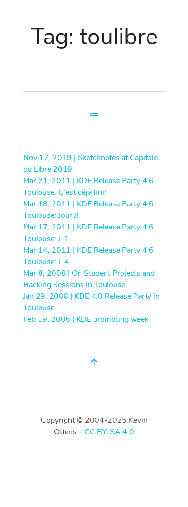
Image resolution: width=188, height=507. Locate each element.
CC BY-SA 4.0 (109, 432)
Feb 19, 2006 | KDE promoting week (85, 319)
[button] (94, 115)
